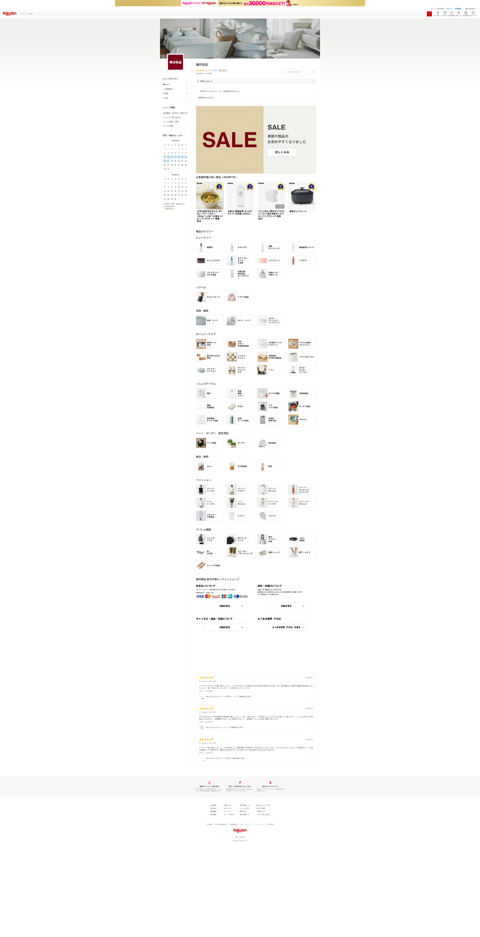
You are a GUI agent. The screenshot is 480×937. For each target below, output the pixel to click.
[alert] (256, 81)
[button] (471, 8)
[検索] (429, 13)
